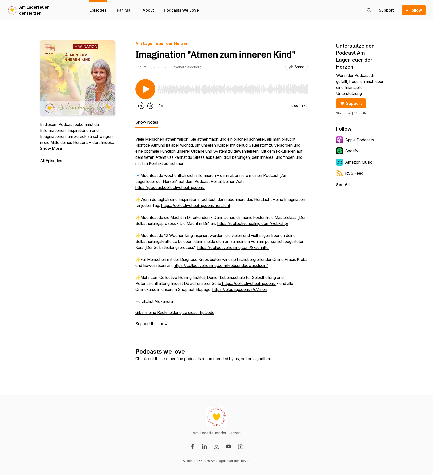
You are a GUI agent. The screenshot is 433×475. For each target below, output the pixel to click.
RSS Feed (354, 173)
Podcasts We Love (181, 10)
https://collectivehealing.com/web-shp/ (252, 223)
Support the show (151, 323)
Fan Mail (124, 10)
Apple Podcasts (359, 139)
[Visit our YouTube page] (228, 446)
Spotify (351, 150)
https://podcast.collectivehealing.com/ (170, 187)
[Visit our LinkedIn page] (204, 446)
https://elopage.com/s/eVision (239, 289)
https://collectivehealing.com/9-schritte (233, 247)
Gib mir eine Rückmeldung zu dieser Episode (174, 312)
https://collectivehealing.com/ (248, 283)
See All (343, 184)
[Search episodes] (369, 10)
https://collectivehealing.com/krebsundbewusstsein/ (221, 265)
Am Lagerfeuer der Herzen (34, 10)
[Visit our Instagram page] (216, 446)
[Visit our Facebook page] (192, 446)
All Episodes (51, 160)
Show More (51, 148)
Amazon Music (358, 162)
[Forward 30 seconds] (150, 105)
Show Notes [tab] (146, 122)
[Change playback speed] (161, 105)
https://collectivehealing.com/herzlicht (195, 205)
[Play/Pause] (145, 89)
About (148, 10)
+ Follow (414, 10)
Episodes (98, 10)
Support (354, 103)
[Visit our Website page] (240, 446)
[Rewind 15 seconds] (141, 105)
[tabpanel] (221, 234)
